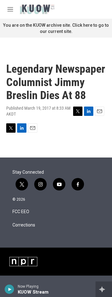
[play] (9, 289)
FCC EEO (20, 211)
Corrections (23, 225)
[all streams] (104, 289)
